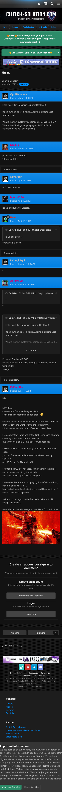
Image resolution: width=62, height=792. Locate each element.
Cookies (41, 675)
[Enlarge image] (31, 527)
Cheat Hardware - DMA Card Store (23, 730)
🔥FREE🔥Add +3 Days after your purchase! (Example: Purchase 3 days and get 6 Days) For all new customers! (29, 38)
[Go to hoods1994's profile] (5, 199)
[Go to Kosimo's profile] (5, 147)
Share (15, 632)
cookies (36, 769)
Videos (9, 706)
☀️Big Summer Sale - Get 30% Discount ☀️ (31, 52)
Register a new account (31, 595)
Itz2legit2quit (42, 293)
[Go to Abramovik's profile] (5, 283)
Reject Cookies (31, 787)
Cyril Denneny (42, 318)
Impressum (33, 673)
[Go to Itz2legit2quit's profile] (5, 262)
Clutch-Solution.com (26, 678)
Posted (21, 98)
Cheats (9, 703)
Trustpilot (10, 713)
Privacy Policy (16, 673)
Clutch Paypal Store (16, 727)
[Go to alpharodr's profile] (5, 179)
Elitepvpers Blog (14, 736)
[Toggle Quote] (6, 230)
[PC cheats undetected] (31, 61)
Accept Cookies (12, 787)
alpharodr (40, 230)
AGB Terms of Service (26, 675)
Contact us (45, 673)
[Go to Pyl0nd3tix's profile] (5, 389)
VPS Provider (12, 733)
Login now (31, 614)
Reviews (10, 710)
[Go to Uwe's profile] (5, 219)
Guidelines (9, 769)
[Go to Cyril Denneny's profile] (5, 96)
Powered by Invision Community (31, 686)
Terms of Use (49, 766)
